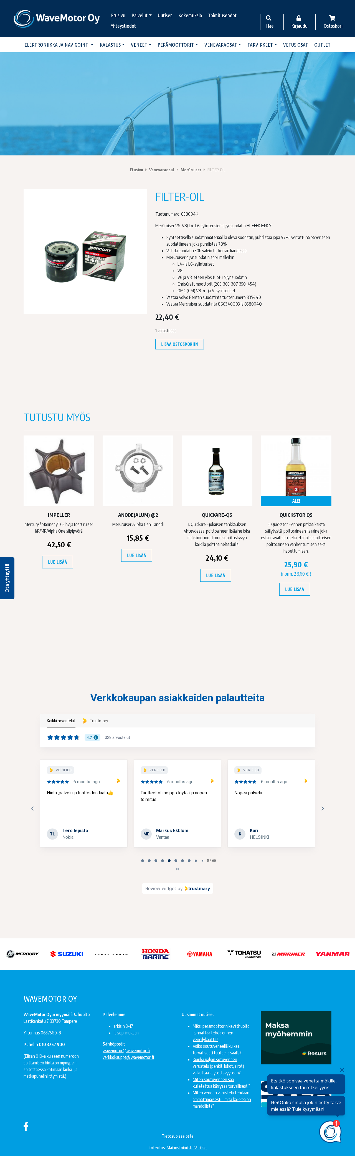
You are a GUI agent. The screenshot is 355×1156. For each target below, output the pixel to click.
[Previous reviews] (32, 808)
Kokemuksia (190, 15)
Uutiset (165, 15)
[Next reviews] (322, 808)
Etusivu (118, 15)
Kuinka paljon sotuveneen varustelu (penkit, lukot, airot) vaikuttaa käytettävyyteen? (218, 1066)
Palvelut (139, 15)
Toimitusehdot (222, 15)
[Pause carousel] (177, 869)
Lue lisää (57, 562)
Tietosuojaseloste (178, 1136)
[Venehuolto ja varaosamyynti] (57, 18)
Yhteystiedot (123, 26)
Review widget (160, 888)
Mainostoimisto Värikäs (187, 1147)
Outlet (322, 45)
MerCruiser (191, 169)
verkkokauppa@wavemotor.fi (128, 1057)
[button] (7, 578)
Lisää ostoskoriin (179, 344)
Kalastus (110, 45)
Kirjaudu (299, 26)
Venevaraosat (220, 45)
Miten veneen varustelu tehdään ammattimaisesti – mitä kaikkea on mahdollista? (222, 1099)
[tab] (142, 860)
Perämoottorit (176, 45)
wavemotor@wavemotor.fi (126, 1050)
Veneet (139, 45)
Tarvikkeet (260, 45)
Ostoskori (333, 26)
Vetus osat (295, 45)
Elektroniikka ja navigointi (57, 45)
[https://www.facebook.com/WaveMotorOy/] (26, 1126)
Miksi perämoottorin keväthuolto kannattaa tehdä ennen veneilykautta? (221, 1032)
